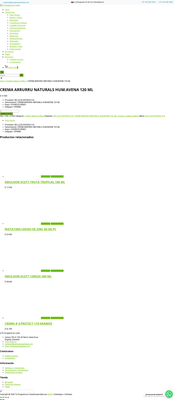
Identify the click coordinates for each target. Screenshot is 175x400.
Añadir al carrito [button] (57, 176)
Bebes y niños (16, 17)
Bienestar (14, 20)
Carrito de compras (13, 384)
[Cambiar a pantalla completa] (3, 397)
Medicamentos (16, 38)
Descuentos (15, 30)
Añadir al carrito (6, 114)
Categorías (10, 12)
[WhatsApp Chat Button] (169, 394)
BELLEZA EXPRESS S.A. (63, 116)
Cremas (121, 116)
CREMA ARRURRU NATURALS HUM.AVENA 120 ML (95, 116)
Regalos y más (16, 46)
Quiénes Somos (16, 59)
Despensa (14, 33)
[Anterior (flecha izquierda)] (1, 399)
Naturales (14, 41)
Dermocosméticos (18, 28)
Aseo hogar (15, 15)
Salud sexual (15, 49)
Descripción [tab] (10, 120)
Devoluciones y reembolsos (16, 370)
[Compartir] (6, 397)
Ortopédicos (15, 43)
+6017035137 (11, 342)
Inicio (7, 9)
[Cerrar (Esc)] (8, 397)
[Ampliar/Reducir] (1, 397)
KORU (50, 394)
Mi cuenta (9, 51)
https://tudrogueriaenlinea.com (17, 346)
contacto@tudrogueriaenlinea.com (16, 2)
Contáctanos (15, 62)
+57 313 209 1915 (148, 2)
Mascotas (14, 36)
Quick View (45, 176)
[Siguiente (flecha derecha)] (3, 399)
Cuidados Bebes (132, 116)
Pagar (7, 54)
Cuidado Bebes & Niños (16, 81)
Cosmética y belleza (18, 22)
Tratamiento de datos (13, 372)
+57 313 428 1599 (166, 2)
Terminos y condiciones (15, 368)
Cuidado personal (17, 25)
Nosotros (9, 57)
